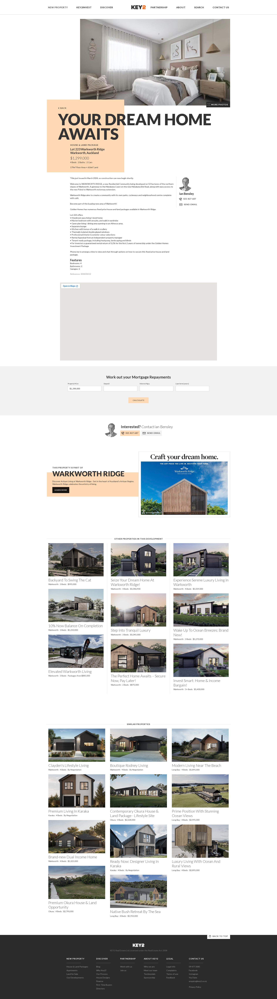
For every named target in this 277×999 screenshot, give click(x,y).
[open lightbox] (155, 69)
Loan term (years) (182, 384)
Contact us (221, 7)
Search (199, 7)
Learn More (61, 490)
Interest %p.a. (145, 384)
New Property (58, 7)
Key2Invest (84, 7)
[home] (138, 7)
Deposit (107, 384)
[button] (58, 7)
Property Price (73, 384)
